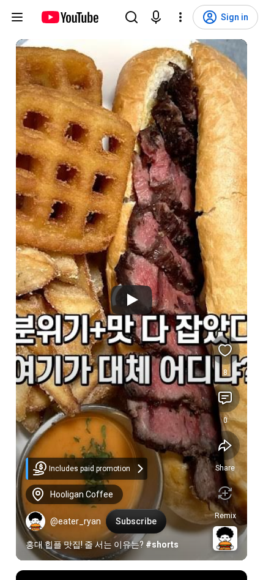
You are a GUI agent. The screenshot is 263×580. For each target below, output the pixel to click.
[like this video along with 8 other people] (225, 350)
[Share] (225, 445)
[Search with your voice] (156, 17)
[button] (35, 521)
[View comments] (225, 397)
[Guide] (17, 17)
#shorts (162, 544)
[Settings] (180, 17)
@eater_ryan (75, 521)
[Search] (131, 17)
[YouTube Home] (69, 17)
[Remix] (225, 493)
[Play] (131, 299)
